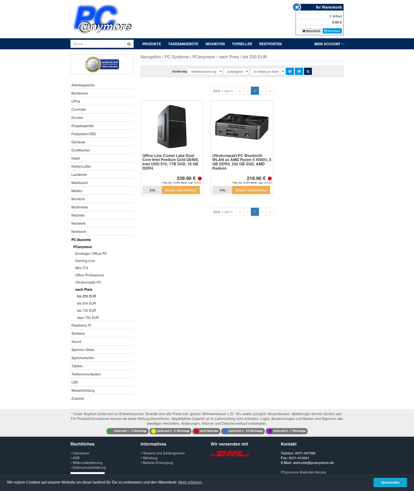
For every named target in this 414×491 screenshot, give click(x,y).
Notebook (78, 231)
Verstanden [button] (390, 482)
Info (152, 190)
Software (78, 333)
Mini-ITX (81, 267)
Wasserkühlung (83, 390)
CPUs (75, 101)
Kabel (75, 158)
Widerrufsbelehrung (87, 462)
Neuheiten (215, 43)
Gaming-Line (85, 260)
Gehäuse (78, 141)
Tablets (76, 365)
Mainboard (79, 182)
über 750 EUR (88, 317)
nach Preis (83, 289)
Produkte (151, 43)
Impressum (81, 453)
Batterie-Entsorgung (157, 462)
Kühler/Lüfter (81, 166)
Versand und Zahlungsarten (163, 453)
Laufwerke (79, 174)
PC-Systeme (81, 239)
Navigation (151, 56)
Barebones (79, 93)
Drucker (77, 117)
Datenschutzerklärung (89, 467)
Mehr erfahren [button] (190, 482)
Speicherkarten (82, 357)
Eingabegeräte (82, 125)
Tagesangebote (183, 43)
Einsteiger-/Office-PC (91, 253)
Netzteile (78, 215)
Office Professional (89, 275)
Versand (198, 182)
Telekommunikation (86, 374)
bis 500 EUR (86, 303)
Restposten (270, 43)
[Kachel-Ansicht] (290, 71)
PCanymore (82, 246)
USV (74, 382)
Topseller (242, 43)
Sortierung (179, 71)
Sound (76, 341)
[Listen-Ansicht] (299, 71)
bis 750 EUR (86, 310)
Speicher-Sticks (83, 349)
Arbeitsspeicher (83, 85)
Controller (78, 109)
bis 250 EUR (86, 296)
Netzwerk (78, 223)
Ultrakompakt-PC (88, 282)
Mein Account (327, 43)
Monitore (78, 198)
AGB (76, 457)
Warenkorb (312, 31)
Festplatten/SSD (83, 133)
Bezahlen (333, 31)
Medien (77, 190)
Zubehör (77, 398)
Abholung (149, 457)
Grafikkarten (80, 150)
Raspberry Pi (81, 325)
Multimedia (79, 207)
